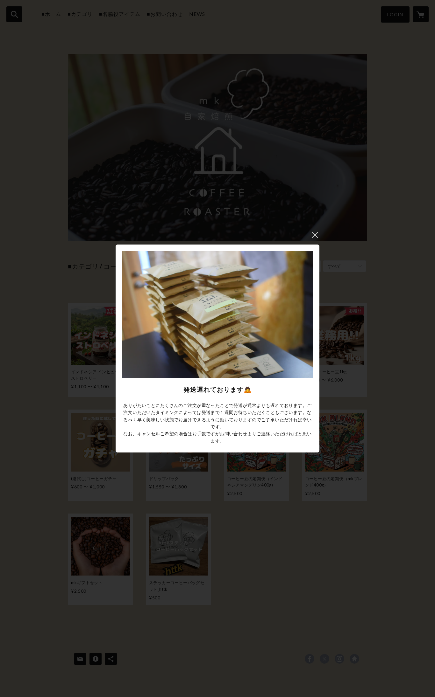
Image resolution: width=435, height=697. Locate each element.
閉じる (315, 235)
